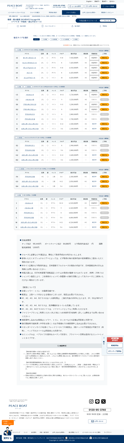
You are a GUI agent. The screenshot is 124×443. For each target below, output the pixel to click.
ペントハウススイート (29, 63)
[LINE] (97, 401)
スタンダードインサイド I (29, 124)
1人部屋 (75, 39)
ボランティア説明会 (114, 351)
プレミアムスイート (29, 68)
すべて (36, 39)
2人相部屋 (54, 39)
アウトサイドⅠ (30, 145)
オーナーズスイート (29, 58)
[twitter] (103, 401)
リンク (26, 432)
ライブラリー (108, 432)
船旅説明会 (114, 345)
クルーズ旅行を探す (25, 16)
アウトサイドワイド (29, 104)
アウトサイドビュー (29, 109)
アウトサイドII (30, 150)
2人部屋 (44, 39)
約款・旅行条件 (44, 432)
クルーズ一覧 (107, 20)
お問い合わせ (99, 421)
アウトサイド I (30, 114)
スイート (29, 73)
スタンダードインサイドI (30, 155)
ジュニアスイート (29, 78)
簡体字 (96, 1)
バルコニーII (30, 99)
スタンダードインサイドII (29, 160)
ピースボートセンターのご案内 (91, 432)
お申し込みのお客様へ (58, 432)
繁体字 (104, 1)
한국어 (112, 1)
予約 (104, 58)
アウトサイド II (30, 119)
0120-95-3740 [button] (97, 409)
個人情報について (74, 432)
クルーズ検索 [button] (109, 6)
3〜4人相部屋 (65, 39)
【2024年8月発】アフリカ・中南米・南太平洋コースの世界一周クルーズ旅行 (51, 16)
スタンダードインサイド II (29, 129)
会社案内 (33, 432)
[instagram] (91, 401)
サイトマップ (16, 432)
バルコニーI (30, 95)
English (88, 1)
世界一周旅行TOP (13, 16)
